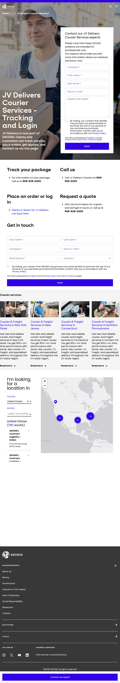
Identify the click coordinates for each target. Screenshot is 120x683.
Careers (6, 613)
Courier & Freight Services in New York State (13, 325)
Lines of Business (10, 595)
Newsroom (7, 607)
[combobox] (19, 401)
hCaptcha (91, 137)
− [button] (45, 385)
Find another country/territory (51, 655)
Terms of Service (89, 139)
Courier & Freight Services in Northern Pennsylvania (105, 325)
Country (11, 396)
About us (6, 571)
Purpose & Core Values (14, 589)
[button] (60, 677)
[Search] (110, 6)
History (5, 577)
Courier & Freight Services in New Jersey (42, 325)
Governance (8, 583)
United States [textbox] (18, 401)
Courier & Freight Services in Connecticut (72, 325)
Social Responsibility (12, 601)
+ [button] (45, 381)
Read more (6, 366)
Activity (11, 408)
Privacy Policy (99, 133)
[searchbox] (19, 413)
